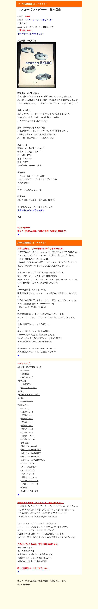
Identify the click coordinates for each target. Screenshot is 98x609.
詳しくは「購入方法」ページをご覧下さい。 (36, 138)
